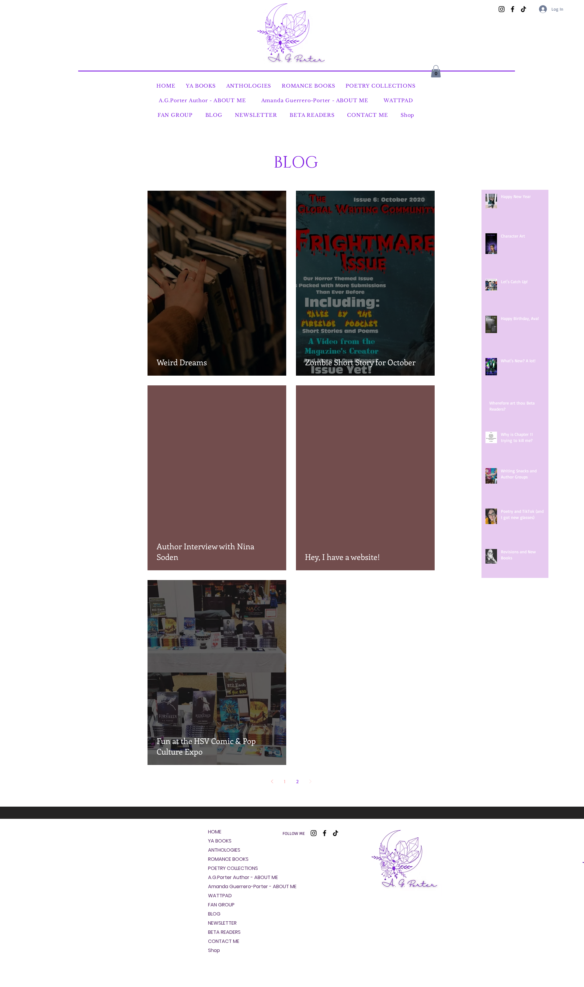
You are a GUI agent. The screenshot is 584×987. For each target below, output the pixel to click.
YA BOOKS (219, 840)
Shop (214, 950)
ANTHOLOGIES (224, 849)
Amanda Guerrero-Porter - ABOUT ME (226, 886)
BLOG (214, 913)
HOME (214, 831)
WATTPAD (220, 895)
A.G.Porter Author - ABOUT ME (226, 877)
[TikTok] (523, 9)
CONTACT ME (223, 941)
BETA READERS (224, 932)
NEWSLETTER (222, 922)
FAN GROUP (221, 904)
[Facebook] (512, 9)
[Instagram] (502, 9)
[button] (436, 71)
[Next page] (310, 781)
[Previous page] (271, 781)
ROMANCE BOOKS (226, 859)
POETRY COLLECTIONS (226, 868)
